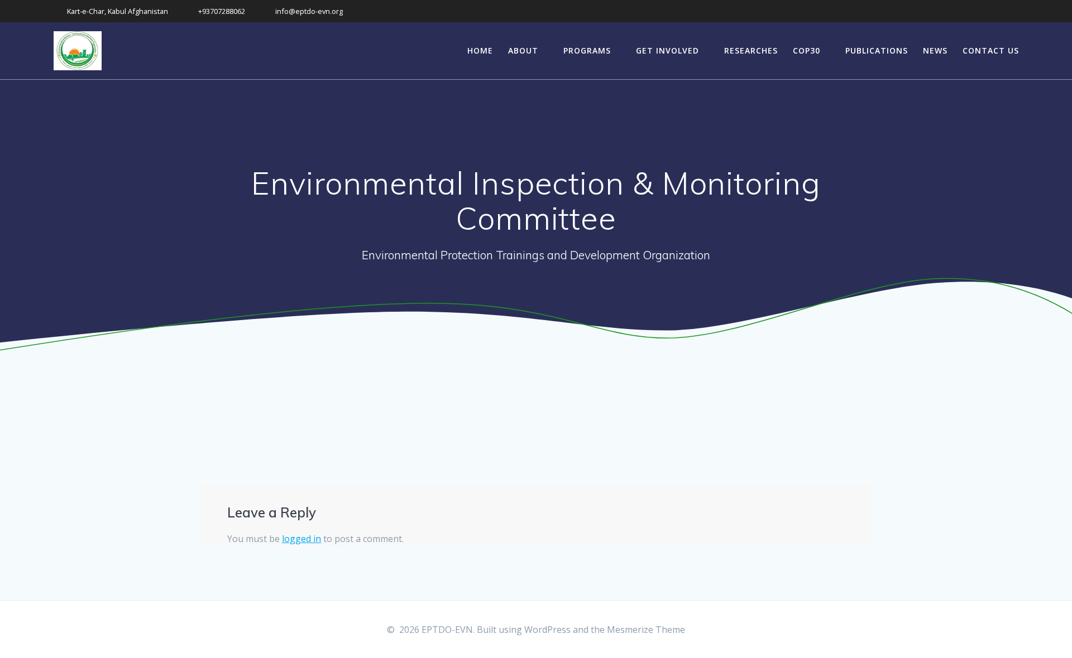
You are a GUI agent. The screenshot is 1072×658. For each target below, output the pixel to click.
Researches (751, 50)
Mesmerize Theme (646, 629)
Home (480, 50)
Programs (587, 50)
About (523, 50)
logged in (301, 539)
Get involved (667, 50)
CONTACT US (991, 50)
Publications (876, 50)
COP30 (806, 50)
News (935, 50)
